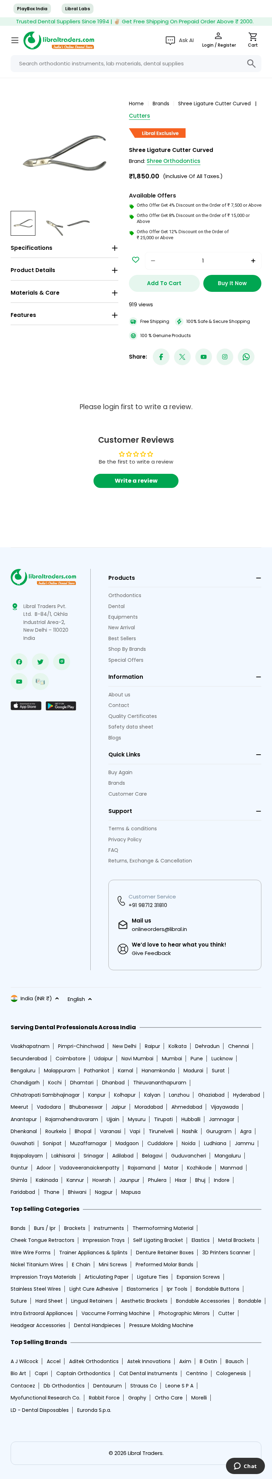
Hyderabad (246, 1094)
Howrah (101, 1180)
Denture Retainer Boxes (165, 1252)
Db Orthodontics (64, 1385)
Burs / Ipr (45, 1228)
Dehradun (207, 1046)
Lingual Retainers (92, 1300)
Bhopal (83, 1131)
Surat (218, 1070)
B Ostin (208, 1361)
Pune (197, 1058)
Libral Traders (145, 1453)
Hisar (181, 1180)
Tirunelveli (161, 1131)
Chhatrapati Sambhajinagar (45, 1094)
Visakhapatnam (30, 1046)
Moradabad (149, 1106)
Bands (18, 1228)
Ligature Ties (152, 1276)
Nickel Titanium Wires (37, 1264)
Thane (52, 1192)
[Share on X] (182, 356)
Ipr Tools (177, 1288)
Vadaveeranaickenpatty (89, 1167)
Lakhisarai (63, 1155)
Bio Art (18, 1373)
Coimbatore (71, 1058)
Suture (19, 1300)
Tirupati (163, 1119)
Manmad (231, 1167)
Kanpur (97, 1094)
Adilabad (123, 1155)
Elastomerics (142, 1288)
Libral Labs (77, 9)
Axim (185, 1361)
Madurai (193, 1070)
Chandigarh (25, 1082)
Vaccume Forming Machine (115, 1313)
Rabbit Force (104, 1397)
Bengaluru (23, 1070)
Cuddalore (160, 1143)
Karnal (125, 1070)
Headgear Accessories (38, 1325)
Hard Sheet (49, 1300)
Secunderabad (29, 1058)
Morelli (199, 1397)
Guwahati (22, 1143)
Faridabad (23, 1192)
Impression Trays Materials (43, 1276)
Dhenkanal (24, 1131)
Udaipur (103, 1058)
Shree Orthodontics (173, 161)
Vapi (135, 1131)
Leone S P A (179, 1385)
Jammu (244, 1143)
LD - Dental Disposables (40, 1410)
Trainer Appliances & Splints (93, 1252)
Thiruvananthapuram (159, 1082)
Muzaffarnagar (88, 1143)
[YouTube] (203, 356)
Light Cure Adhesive (93, 1288)
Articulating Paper (107, 1276)
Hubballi (190, 1119)
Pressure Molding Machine (161, 1325)
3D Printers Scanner (226, 1252)
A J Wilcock (24, 1361)
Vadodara (49, 1106)
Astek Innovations (149, 1361)
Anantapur (24, 1119)
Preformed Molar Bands (164, 1264)
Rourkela (55, 1131)
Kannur (75, 1180)
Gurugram (219, 1131)
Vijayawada (225, 1106)
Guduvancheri (188, 1155)
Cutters (139, 115)
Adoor (43, 1167)
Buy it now (232, 283)
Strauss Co (143, 1385)
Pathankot (96, 1070)
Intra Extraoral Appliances (42, 1313)
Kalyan (152, 1094)
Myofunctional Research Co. (45, 1397)
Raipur (152, 1046)
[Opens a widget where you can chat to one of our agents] (245, 1466)
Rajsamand (141, 1167)
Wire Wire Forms (31, 1252)
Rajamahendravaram (71, 1119)
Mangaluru (228, 1155)
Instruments (109, 1228)
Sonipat (52, 1143)
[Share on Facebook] (161, 356)
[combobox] (136, 63)
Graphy (137, 1397)
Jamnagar (221, 1119)
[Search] (251, 63)
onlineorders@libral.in (159, 929)
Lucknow (222, 1058)
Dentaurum (107, 1385)
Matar (171, 1167)
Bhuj (200, 1180)
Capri (41, 1373)
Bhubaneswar (86, 1106)
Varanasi (110, 1131)
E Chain (81, 1264)
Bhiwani (77, 1192)
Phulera (157, 1180)
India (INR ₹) (36, 998)
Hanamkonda (158, 1070)
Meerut (19, 1106)
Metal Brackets (236, 1240)
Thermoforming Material (162, 1228)
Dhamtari (82, 1082)
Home (136, 103)
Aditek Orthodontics (94, 1361)
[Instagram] (224, 356)
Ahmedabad (186, 1106)
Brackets (74, 1228)
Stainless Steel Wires (36, 1288)
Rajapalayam (27, 1155)
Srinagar (94, 1155)
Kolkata (178, 1046)
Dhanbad (113, 1082)
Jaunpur (129, 1180)
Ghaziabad (211, 1094)
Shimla (19, 1180)
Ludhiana (215, 1143)
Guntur (19, 1167)
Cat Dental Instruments (148, 1373)
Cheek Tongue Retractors (42, 1240)
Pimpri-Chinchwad (81, 1046)
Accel (54, 1361)
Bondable (249, 1300)
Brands (161, 103)
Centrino (197, 1373)
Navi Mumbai (137, 1058)
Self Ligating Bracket (158, 1240)
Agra (245, 1131)
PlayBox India (32, 9)
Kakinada (47, 1180)
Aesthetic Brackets (144, 1300)
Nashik (190, 1131)
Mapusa (131, 1192)
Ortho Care (169, 1397)
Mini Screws (113, 1264)
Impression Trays (104, 1240)
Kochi (55, 1082)
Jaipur (118, 1106)
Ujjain (113, 1119)
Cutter (226, 1313)
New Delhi (124, 1046)
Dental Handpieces (97, 1325)
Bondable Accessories (203, 1300)
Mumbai (172, 1058)
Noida (189, 1143)
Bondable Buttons (217, 1288)
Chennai (238, 1046)
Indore (222, 1180)
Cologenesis (231, 1373)
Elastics (201, 1240)
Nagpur (104, 1192)
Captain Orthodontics (83, 1373)
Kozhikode (199, 1167)
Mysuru (137, 1119)
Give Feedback (151, 953)
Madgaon (127, 1143)
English (76, 999)
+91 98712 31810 (148, 905)
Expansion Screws (198, 1276)
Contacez (23, 1385)
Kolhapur (125, 1094)
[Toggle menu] (15, 40)
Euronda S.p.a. (94, 1410)
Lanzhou (179, 1094)
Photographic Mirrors (184, 1313)
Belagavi (152, 1155)
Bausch (235, 1361)
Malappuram (59, 1070)
